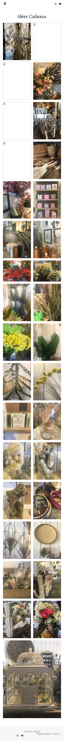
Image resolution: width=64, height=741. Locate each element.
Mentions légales (44, 733)
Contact (55, 733)
